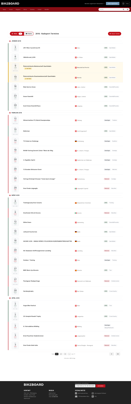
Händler (47, 9)
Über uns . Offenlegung (30, 393)
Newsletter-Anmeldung (81, 383)
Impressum (27, 398)
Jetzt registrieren (113, 3)
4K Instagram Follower (100, 393)
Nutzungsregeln (53, 395)
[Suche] (123, 9)
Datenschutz (52, 393)
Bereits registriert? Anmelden (94, 3)
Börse (25, 9)
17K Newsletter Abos (83, 396)
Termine (32, 9)
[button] (128, 9)
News (4, 9)
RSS (96, 396)
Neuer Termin (115, 34)
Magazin (18, 9)
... (69, 354)
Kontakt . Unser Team (29, 395)
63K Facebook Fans (83, 393)
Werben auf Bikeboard (30, 396)
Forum (11, 9)
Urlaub (39, 9)
